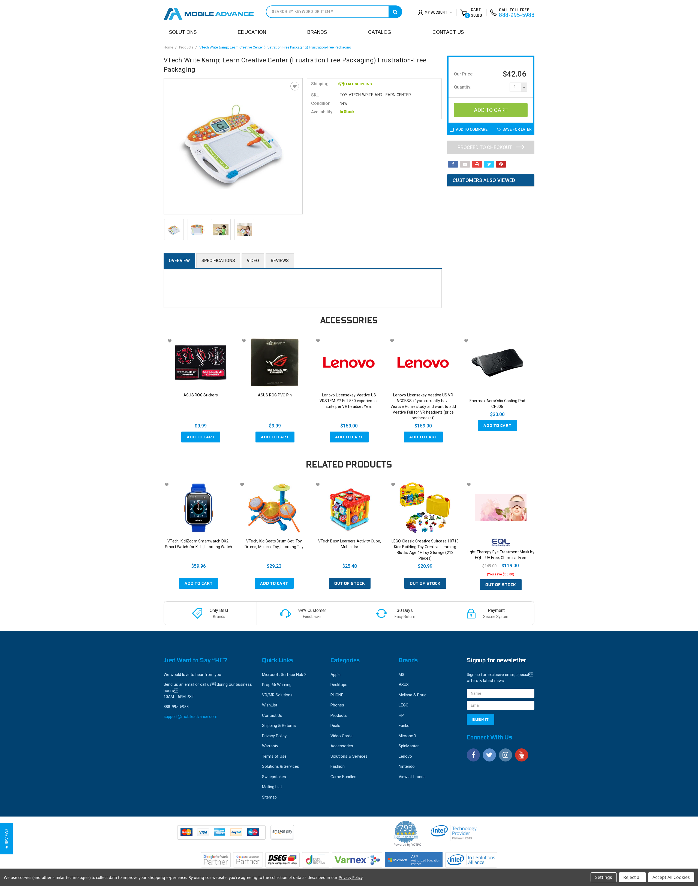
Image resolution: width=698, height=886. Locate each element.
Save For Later (517, 129)
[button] (6, 838)
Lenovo (405, 756)
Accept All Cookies (671, 877)
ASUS (404, 684)
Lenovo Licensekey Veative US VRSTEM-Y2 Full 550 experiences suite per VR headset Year (349, 401)
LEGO (403, 705)
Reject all (632, 877)
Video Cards (341, 735)
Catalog (379, 32)
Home (168, 47)
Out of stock (349, 583)
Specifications (218, 260)
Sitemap (269, 797)
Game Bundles (343, 776)
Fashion (337, 766)
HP (401, 715)
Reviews (280, 260)
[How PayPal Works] (221, 835)
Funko (404, 725)
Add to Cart (201, 437)
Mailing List (272, 786)
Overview (179, 260)
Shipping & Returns (279, 725)
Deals (335, 725)
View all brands (412, 776)
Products (186, 47)
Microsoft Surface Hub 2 (284, 674)
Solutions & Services (280, 766)
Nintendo (407, 766)
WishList (269, 705)
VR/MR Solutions (277, 695)
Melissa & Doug (412, 695)
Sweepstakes (274, 776)
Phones (337, 705)
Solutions (183, 32)
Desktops (338, 684)
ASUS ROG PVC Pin (275, 395)
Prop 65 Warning (276, 684)
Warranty (270, 746)
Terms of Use (274, 756)
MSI (402, 674)
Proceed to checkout (485, 147)
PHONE (336, 695)
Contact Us (448, 32)
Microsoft (407, 735)
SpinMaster (409, 746)
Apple (335, 674)
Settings (603, 877)
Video (253, 260)
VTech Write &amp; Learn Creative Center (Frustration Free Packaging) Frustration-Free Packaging (275, 47)
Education (252, 32)
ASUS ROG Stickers (200, 395)
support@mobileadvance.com (190, 716)
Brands (317, 32)
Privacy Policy (274, 735)
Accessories (341, 746)
